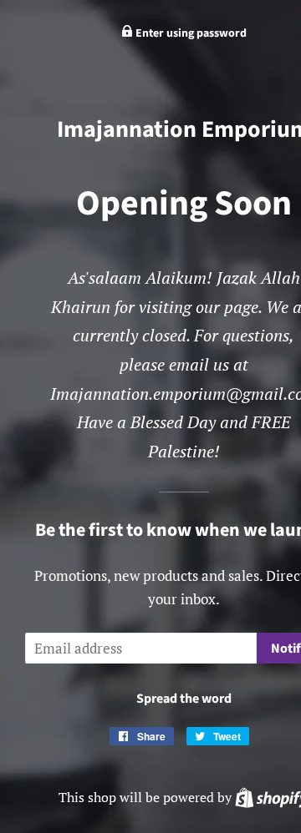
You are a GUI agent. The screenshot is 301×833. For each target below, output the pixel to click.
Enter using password (190, 33)
